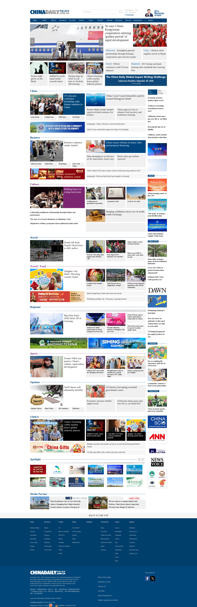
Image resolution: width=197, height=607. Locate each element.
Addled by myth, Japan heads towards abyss (95, 435)
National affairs (34, 528)
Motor (117, 553)
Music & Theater (64, 531)
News (102, 528)
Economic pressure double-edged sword (99, 402)
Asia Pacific (75, 528)
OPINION (109, 20)
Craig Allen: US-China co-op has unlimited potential (115, 436)
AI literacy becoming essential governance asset (121, 388)
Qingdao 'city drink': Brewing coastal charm (72, 274)
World (109, 64)
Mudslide (135, 64)
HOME (35, 20)
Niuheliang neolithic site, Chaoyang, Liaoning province (107, 299)
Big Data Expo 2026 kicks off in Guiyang (72, 318)
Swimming (118, 550)
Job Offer (101, 591)
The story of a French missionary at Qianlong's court (50, 219)
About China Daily (104, 577)
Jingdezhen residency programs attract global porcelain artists (54, 223)
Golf (116, 542)
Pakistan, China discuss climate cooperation (124, 504)
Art (59, 528)
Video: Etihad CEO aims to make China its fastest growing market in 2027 (113, 171)
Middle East (76, 542)
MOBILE (150, 20)
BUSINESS (62, 20)
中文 (126, 12)
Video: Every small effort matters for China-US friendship (107, 129)
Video (60, 550)
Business (35, 137)
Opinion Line (133, 553)
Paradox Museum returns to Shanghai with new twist (115, 329)
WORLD (53, 20)
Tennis (117, 539)
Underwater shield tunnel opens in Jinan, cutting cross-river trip (94, 329)
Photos (32, 550)
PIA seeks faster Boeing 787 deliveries (121, 507)
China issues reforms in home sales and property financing (124, 144)
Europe (74, 535)
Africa (74, 539)
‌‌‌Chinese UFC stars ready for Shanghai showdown (95, 371)
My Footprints (105, 539)
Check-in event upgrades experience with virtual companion (136, 285)
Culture (34, 184)
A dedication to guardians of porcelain (94, 202)
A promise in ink (113, 201)
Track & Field (119, 546)
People (32, 546)
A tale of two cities (133, 201)
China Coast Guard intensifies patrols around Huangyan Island (125, 97)
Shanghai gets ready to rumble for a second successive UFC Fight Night (115, 373)
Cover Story (33, 542)
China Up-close (36, 164)
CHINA (44, 20)
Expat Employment (104, 595)
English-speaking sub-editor (108, 600)
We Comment (63, 408)
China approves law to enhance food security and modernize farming (129, 112)
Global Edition (129, 10)
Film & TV (62, 535)
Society (32, 531)
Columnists (152, 343)
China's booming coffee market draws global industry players (72, 426)
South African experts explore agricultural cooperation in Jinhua (135, 317)
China (146, 50)
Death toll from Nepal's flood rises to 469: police (73, 245)
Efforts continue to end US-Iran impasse (117, 67)
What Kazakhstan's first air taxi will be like (65, 501)
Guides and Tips (106, 535)
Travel (34, 266)
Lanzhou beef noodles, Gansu (94, 284)
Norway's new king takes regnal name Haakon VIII (95, 256)
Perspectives (133, 539)
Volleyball (118, 535)
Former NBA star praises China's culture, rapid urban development (74, 362)
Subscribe (132, 12)
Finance (46, 535)
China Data (49, 164)
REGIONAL (118, 20)
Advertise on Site (104, 582)
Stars (116, 561)
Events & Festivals (64, 546)
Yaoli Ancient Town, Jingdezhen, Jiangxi (114, 284)
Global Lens (133, 531)
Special (151, 176)
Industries (47, 539)
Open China (49, 408)
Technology (62, 164)
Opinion (35, 382)
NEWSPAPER (137, 20)
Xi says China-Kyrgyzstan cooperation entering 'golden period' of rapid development (118, 33)
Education (33, 539)
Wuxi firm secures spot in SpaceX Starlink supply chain (135, 328)
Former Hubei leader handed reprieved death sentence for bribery (100, 112)
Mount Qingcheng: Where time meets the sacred (104, 293)
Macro (46, 528)
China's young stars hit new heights (135, 371)
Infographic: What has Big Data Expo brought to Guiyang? (108, 176)
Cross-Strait (35, 117)
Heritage (61, 542)
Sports (34, 353)
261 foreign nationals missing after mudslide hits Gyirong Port (148, 67)
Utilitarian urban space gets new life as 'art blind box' (130, 402)
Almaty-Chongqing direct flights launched (65, 504)
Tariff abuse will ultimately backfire (73, 388)
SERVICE (128, 20)
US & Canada (76, 531)
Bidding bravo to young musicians (72, 190)
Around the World (106, 542)
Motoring (47, 542)
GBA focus (62, 117)
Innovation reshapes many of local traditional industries (157, 261)
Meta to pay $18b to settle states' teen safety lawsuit (135, 255)
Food (43, 266)
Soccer (117, 528)
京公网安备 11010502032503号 (67, 605)
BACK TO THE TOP (98, 515)
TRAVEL (81, 20)
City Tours (104, 531)
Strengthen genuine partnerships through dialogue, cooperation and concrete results (121, 53)
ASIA (136, 10)
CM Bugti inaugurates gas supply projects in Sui (156, 334)
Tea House (76, 117)
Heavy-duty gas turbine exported (128, 157)
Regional (35, 306)
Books (60, 539)
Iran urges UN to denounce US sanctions (115, 256)
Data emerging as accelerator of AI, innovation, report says (100, 157)
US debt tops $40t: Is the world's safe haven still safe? (106, 452)
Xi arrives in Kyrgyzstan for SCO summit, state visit (61, 57)
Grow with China (76, 165)
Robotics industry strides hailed (73, 144)
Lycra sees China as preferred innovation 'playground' (156, 270)
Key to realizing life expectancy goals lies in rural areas (156, 363)
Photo (60, 553)
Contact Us (102, 586)
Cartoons (132, 542)
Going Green (49, 117)
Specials (103, 550)
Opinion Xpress (36, 408)
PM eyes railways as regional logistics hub (123, 501)
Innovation (33, 535)
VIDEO (91, 20)
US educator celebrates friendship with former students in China (73, 101)
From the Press (134, 550)
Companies (48, 531)
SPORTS (100, 20)
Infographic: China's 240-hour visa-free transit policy (106, 124)
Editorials (110, 50)
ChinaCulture (153, 391)
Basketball (118, 531)
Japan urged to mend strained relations (134, 243)
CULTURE (72, 20)
